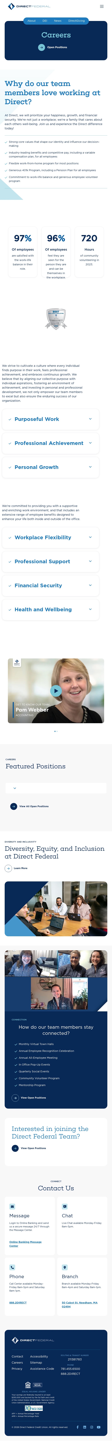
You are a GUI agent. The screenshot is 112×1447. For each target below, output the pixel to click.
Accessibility (39, 1356)
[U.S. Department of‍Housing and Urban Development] (34, 1386)
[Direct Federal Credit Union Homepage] (33, 1341)
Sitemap (36, 1362)
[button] (101, 6)
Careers (17, 1362)
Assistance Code (42, 1368)
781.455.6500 (70, 1369)
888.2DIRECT (18, 1303)
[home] (29, 6)
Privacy (17, 1368)
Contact (17, 1356)
